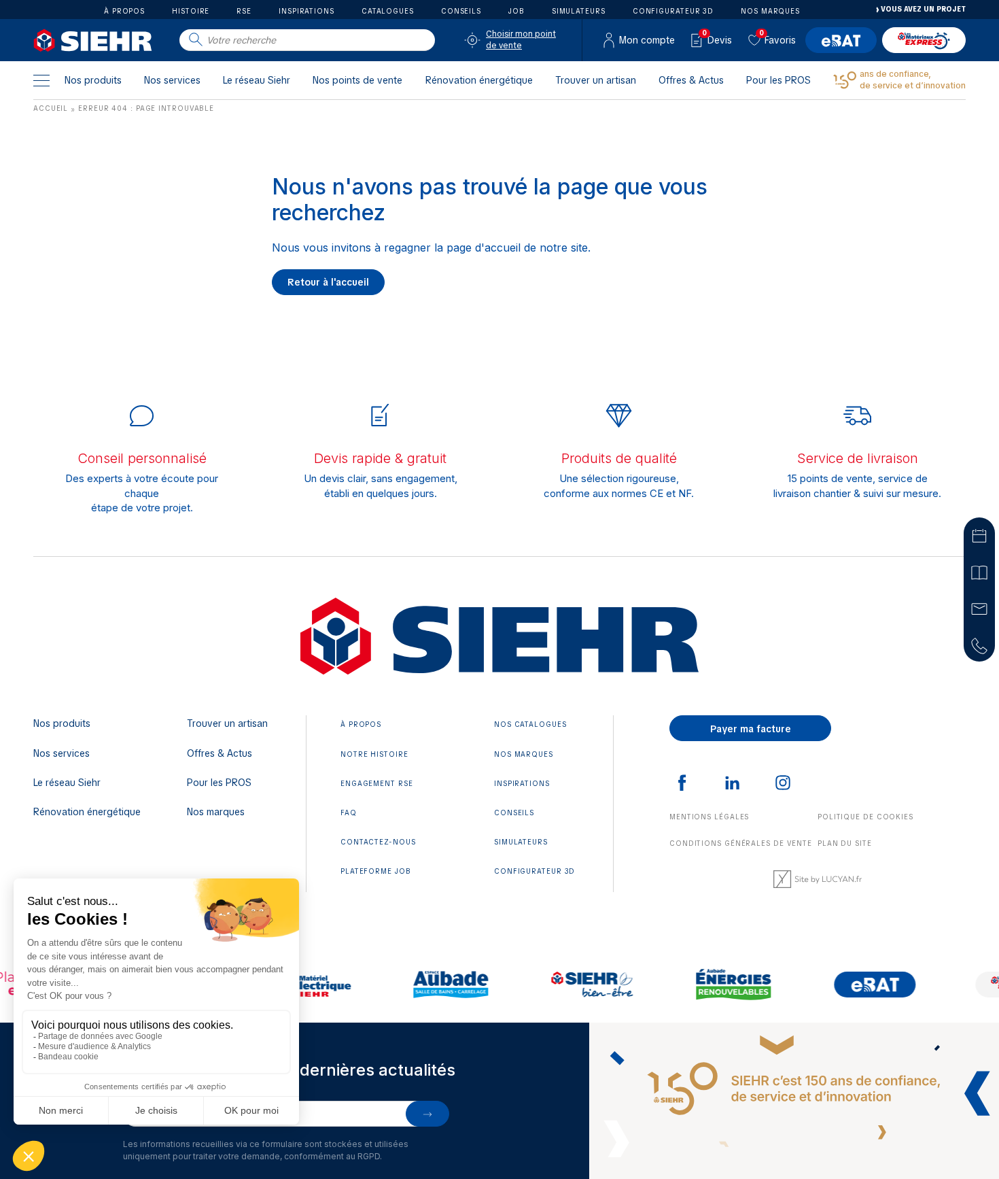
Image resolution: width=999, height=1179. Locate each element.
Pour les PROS (778, 80)
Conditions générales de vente (740, 843)
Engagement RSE (376, 783)
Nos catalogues (530, 724)
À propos (124, 10)
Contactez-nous (378, 842)
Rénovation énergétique (479, 80)
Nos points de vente (357, 80)
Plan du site (845, 843)
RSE (243, 10)
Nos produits (93, 80)
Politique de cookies (865, 817)
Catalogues (388, 10)
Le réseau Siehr (256, 80)
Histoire (190, 10)
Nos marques (770, 10)
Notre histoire (374, 754)
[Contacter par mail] (979, 607)
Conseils (461, 10)
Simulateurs (579, 10)
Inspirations (306, 10)
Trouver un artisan (595, 80)
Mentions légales (709, 817)
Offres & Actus (691, 80)
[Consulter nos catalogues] (979, 571)
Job (516, 10)
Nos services (172, 80)
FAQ (348, 812)
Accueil (50, 108)
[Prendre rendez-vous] (979, 534)
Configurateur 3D (673, 10)
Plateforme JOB (375, 871)
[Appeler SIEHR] (979, 644)
